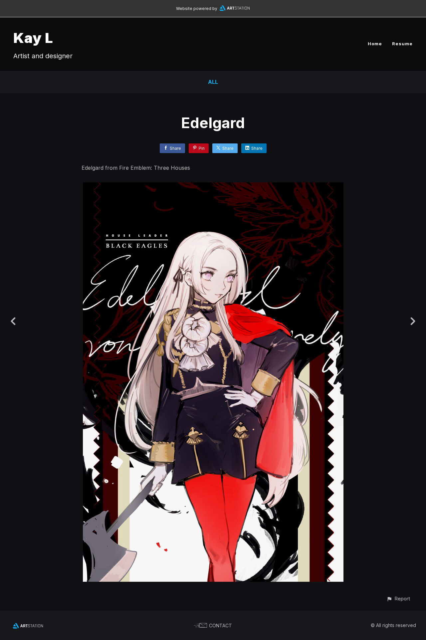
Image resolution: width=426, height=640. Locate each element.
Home (375, 43)
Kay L (33, 37)
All (213, 82)
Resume (402, 43)
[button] (398, 598)
